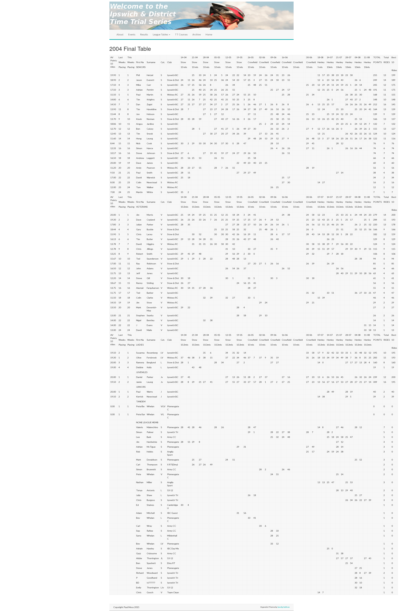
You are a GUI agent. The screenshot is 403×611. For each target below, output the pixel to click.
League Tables (161, 34)
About (119, 34)
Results (144, 34)
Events (131, 34)
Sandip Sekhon (284, 607)
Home (208, 34)
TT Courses (181, 34)
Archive (196, 34)
